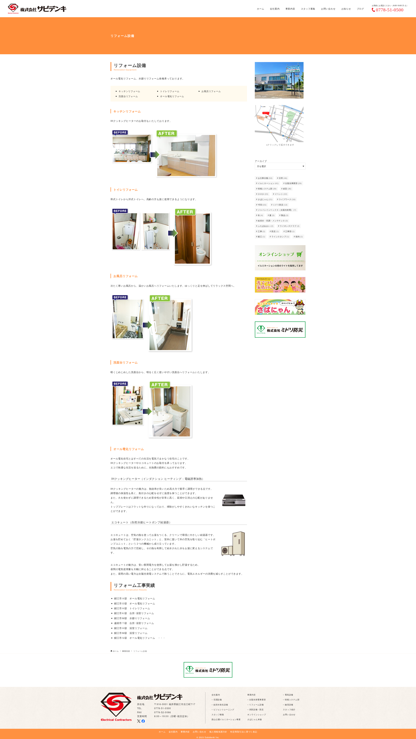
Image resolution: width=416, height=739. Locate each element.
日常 (283, 178)
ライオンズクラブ (289, 225)
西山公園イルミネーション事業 (226, 719)
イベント (281, 193)
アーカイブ (261, 161)
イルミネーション (268, 183)
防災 (275, 231)
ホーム (162, 731)
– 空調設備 (217, 699)
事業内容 (251, 694)
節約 (299, 236)
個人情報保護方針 (218, 731)
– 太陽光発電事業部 (256, 699)
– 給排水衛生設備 (220, 704)
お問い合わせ (289, 714)
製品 (284, 215)
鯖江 (261, 236)
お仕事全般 (265, 178)
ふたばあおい (265, 225)
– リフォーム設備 (255, 704)
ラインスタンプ (280, 236)
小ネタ (263, 193)
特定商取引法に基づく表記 (243, 731)
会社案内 (216, 694)
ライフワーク (287, 199)
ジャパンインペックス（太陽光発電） (277, 209)
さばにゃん (265, 199)
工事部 (289, 231)
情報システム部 (267, 188)
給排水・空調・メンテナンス (273, 220)
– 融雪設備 (288, 704)
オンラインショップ (256, 714)
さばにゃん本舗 (254, 719)
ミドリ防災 (280, 204)
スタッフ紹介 (289, 709)
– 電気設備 (288, 694)
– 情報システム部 (291, 699)
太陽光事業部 (293, 183)
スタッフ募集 (218, 714)
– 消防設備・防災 (255, 709)
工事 (261, 231)
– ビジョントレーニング (223, 709)
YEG (262, 204)
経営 (287, 188)
